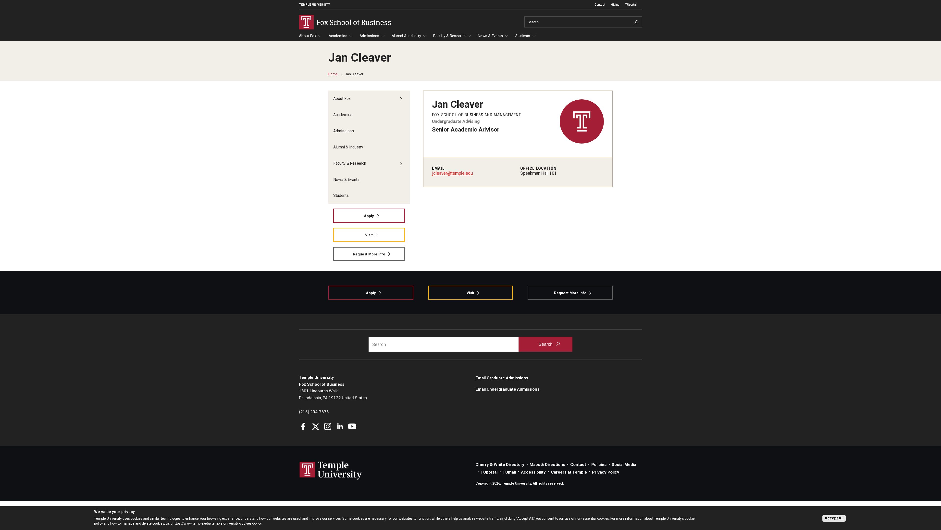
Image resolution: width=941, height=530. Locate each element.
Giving (615, 4)
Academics (338, 36)
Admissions (369, 36)
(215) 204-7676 (314, 411)
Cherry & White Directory (499, 464)
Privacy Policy (605, 472)
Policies (599, 464)
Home (333, 74)
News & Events (490, 36)
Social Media (624, 464)
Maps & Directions (547, 464)
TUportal (631, 4)
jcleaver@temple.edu (452, 173)
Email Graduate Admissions (501, 377)
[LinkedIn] (340, 427)
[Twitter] (315, 427)
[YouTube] (352, 427)
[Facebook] (303, 427)
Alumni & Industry (406, 36)
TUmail (509, 472)
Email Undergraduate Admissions (507, 389)
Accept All (834, 518)
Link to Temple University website (331, 470)
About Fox (307, 36)
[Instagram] (327, 427)
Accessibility (533, 472)
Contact (599, 4)
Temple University (314, 4)
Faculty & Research (449, 36)
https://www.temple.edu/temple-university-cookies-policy (217, 523)
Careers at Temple (569, 472)
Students (522, 36)
